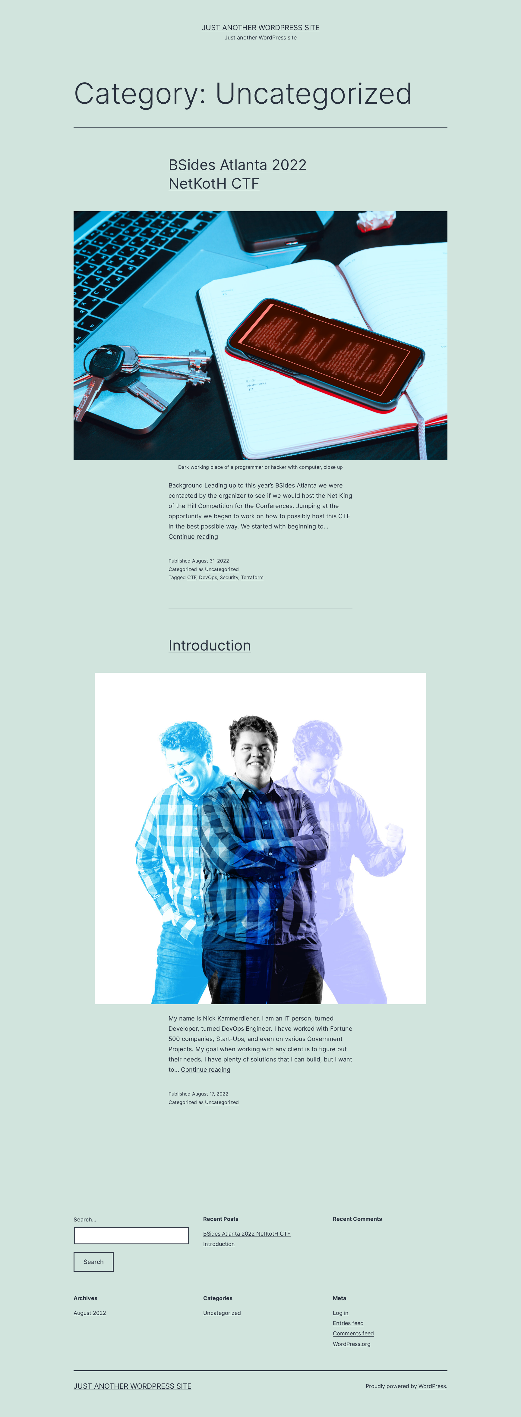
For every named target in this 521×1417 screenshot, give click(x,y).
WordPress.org (352, 1344)
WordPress (432, 1386)
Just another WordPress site (261, 27)
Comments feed (353, 1333)
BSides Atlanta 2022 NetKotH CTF (247, 1233)
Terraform (252, 577)
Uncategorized (222, 569)
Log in (341, 1313)
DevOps (208, 577)
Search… (85, 1219)
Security (229, 577)
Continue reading (193, 536)
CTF (191, 577)
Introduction (210, 645)
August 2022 (90, 1313)
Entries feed (348, 1323)
